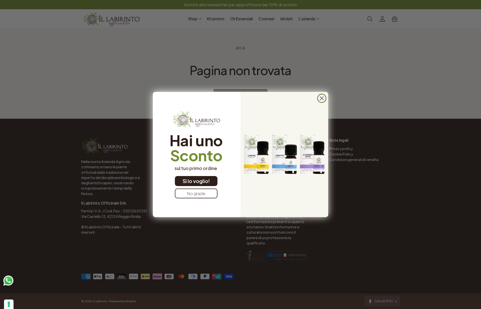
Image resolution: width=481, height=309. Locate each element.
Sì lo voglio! (196, 181)
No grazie (196, 193)
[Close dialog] (321, 98)
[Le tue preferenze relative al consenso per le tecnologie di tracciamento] (9, 304)
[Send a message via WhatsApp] (8, 280)
